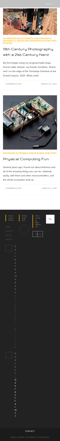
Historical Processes (16, 41)
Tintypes (51, 41)
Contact (30, 431)
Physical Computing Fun (26, 159)
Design (7, 153)
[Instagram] (24, 229)
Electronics (26, 38)
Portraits (38, 41)
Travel (8, 43)
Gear (39, 38)
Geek (47, 38)
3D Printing (10, 38)
